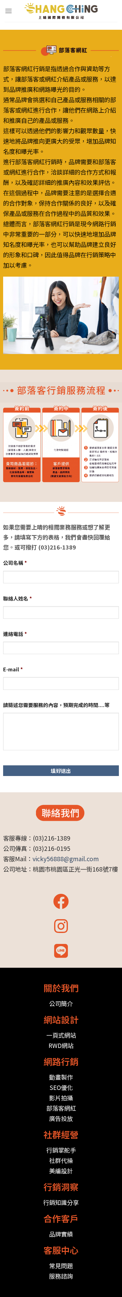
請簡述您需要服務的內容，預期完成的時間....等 (56, 705)
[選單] (8, 10)
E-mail (13, 669)
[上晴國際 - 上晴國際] (61, 11)
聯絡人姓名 (17, 598)
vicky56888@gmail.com (66, 858)
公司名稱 (15, 563)
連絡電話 (15, 634)
